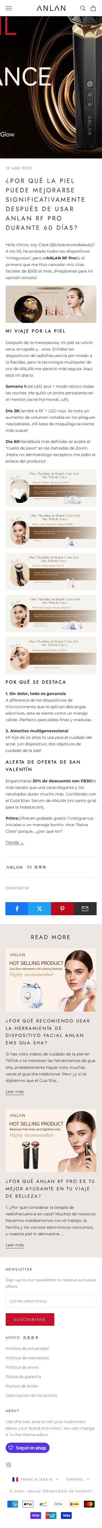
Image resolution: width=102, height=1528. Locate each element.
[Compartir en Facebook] (17, 908)
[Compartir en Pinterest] (62, 908)
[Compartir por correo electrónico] (85, 908)
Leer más (15, 1091)
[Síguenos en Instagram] (8, 1465)
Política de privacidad (27, 1348)
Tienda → (15, 842)
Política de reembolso (27, 1357)
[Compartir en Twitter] (39, 908)
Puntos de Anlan (22, 1386)
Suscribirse (30, 1319)
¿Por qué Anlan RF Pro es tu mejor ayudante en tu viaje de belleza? (50, 1188)
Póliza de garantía (23, 1376)
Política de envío (22, 1367)
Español (75, 1479)
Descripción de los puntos (31, 1395)
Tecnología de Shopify (67, 1491)
